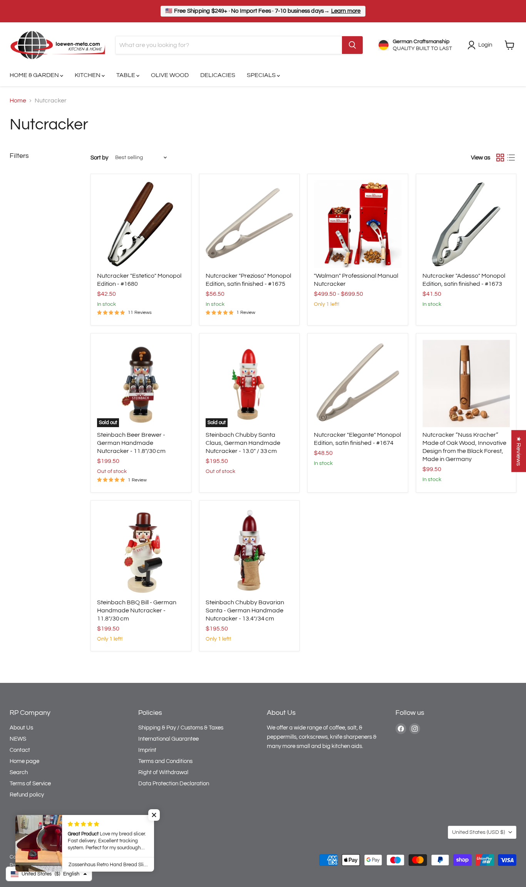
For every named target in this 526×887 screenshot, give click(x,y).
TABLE (126, 75)
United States (478, 832)
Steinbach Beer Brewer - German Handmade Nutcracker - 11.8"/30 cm (131, 443)
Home (18, 100)
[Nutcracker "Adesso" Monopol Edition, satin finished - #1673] (466, 224)
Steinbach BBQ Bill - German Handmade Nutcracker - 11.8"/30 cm (136, 610)
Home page (24, 761)
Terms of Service (30, 783)
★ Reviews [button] (519, 451)
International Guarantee (168, 739)
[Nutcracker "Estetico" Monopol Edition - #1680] (141, 224)
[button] (154, 815)
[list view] (511, 157)
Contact (20, 750)
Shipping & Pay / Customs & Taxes (180, 728)
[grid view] (500, 157)
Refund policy (27, 795)
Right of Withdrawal (163, 772)
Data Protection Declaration (173, 783)
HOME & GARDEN (35, 75)
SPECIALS (262, 75)
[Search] (352, 45)
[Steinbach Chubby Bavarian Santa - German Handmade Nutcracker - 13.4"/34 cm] (249, 551)
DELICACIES (217, 75)
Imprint (147, 750)
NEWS (18, 739)
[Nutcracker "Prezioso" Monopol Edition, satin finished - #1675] (249, 224)
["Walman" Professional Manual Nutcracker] (358, 224)
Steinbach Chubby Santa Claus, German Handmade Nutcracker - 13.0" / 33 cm (243, 443)
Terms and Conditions (165, 761)
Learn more (346, 11)
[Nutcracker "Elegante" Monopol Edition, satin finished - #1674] (358, 384)
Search (19, 772)
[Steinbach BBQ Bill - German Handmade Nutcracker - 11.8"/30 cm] (141, 551)
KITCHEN (88, 75)
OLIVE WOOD (170, 75)
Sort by (99, 158)
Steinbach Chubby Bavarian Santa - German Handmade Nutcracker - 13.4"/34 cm (245, 610)
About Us (21, 728)
